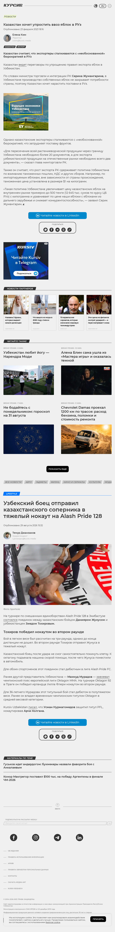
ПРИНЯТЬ (98, 919)
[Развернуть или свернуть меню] (110, 6)
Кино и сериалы (74, 482)
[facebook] (13, 837)
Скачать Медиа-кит (17, 882)
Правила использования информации (26, 857)
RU (102, 6)
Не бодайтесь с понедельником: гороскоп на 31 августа (26, 411)
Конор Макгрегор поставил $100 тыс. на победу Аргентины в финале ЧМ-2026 (53, 778)
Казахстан (10, 47)
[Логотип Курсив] (13, 5)
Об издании (13, 851)
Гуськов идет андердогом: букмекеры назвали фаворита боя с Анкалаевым (48, 766)
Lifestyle (11, 493)
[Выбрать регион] (96, 6)
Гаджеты (41, 482)
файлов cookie (53, 922)
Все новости (13, 482)
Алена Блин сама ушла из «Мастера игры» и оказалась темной (86, 356)
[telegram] (57, 837)
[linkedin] (79, 837)
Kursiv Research (15, 889)
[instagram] (35, 837)
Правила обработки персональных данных (28, 870)
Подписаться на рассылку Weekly (21, 820)
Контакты (12, 876)
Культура (95, 482)
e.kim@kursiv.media (21, 40)
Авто (28, 482)
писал (32, 707)
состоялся (10, 620)
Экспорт (21, 47)
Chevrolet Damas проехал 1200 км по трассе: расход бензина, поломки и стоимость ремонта (83, 413)
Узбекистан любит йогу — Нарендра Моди (26, 354)
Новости (10, 16)
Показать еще (58, 469)
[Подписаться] (109, 823)
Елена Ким (19, 34)
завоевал (102, 676)
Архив (10, 863)
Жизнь (55, 482)
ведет (23, 64)
